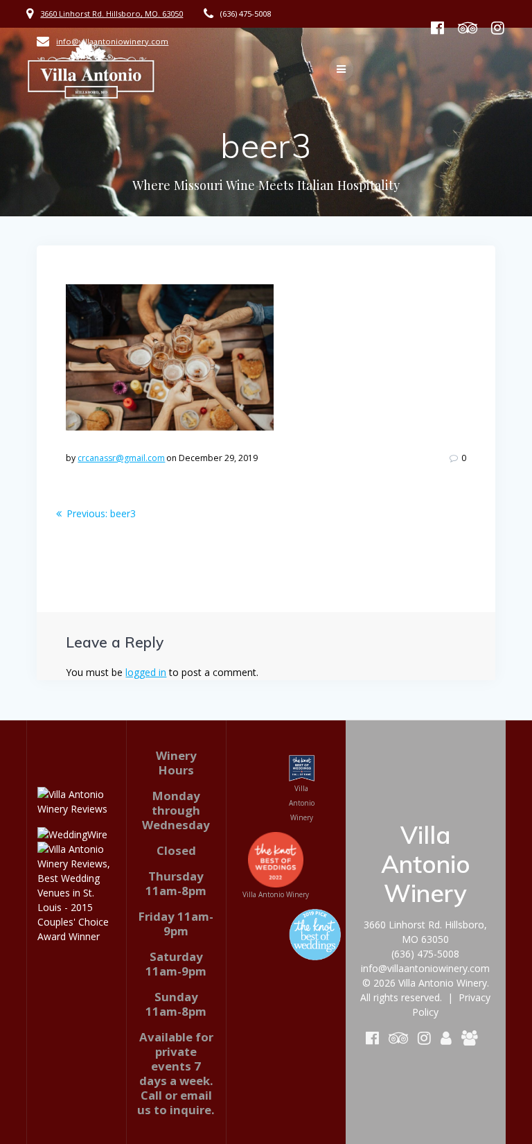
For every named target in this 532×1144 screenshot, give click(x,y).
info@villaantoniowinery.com (425, 968)
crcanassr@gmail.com (121, 458)
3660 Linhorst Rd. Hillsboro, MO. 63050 (111, 13)
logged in (145, 672)
